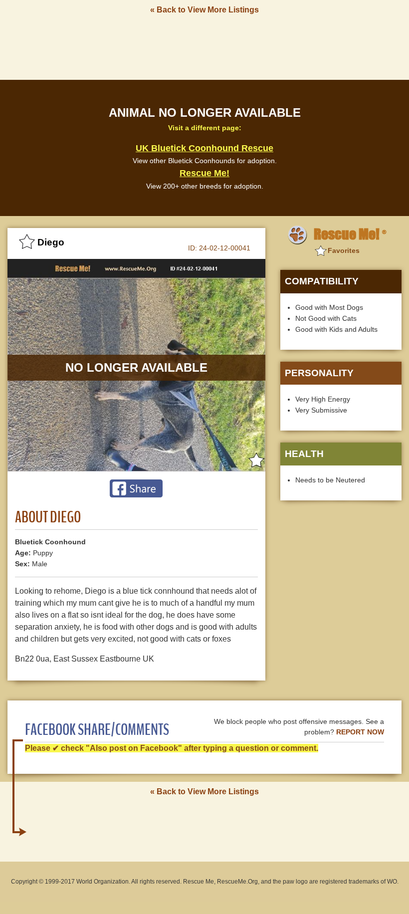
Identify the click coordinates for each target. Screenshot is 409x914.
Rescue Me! (204, 173)
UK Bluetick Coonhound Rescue (204, 148)
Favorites (344, 250)
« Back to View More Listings (204, 9)
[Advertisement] (204, 46)
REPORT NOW (360, 732)
